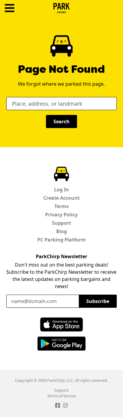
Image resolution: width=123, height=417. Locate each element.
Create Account (61, 198)
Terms (61, 206)
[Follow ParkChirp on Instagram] (65, 406)
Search (61, 121)
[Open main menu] (9, 8)
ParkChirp (61, 8)
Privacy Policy (61, 214)
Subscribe (97, 301)
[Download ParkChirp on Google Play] (61, 343)
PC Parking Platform (61, 239)
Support (61, 223)
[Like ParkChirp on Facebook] (57, 406)
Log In (61, 189)
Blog (61, 231)
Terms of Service (61, 395)
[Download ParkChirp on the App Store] (61, 324)
